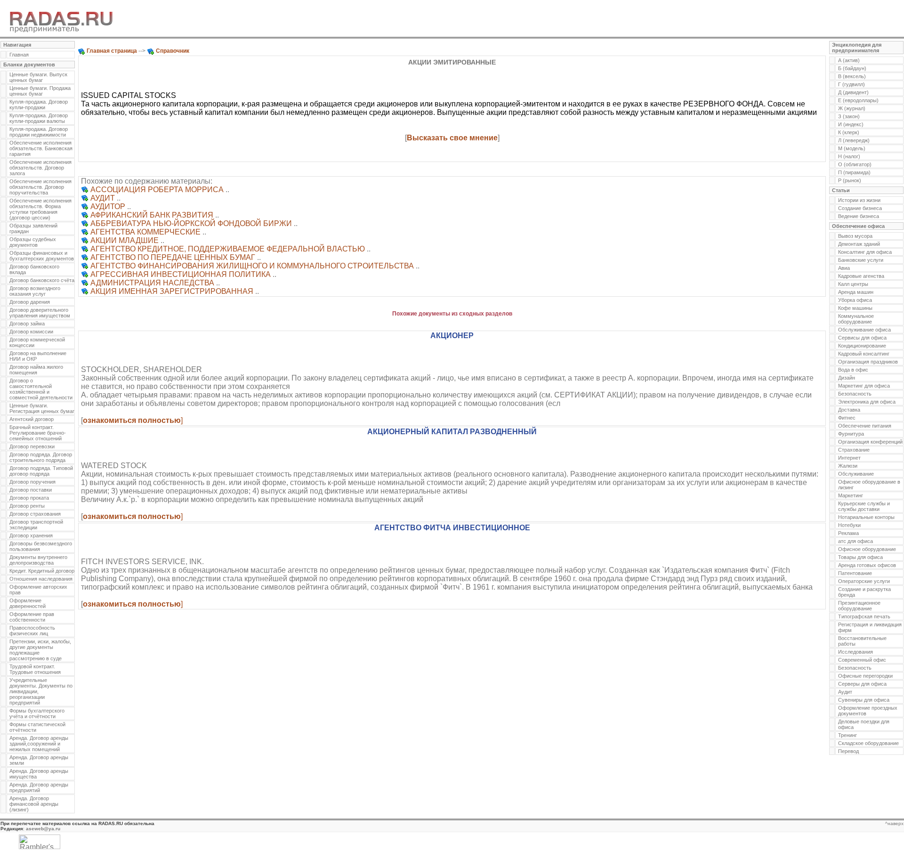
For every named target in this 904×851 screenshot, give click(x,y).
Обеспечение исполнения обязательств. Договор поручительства (40, 186)
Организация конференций (870, 442)
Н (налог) (849, 156)
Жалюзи (847, 466)
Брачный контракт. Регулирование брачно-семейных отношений (37, 432)
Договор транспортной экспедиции (36, 524)
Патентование (855, 573)
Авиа (844, 268)
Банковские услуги (860, 260)
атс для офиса (855, 541)
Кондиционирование (862, 346)
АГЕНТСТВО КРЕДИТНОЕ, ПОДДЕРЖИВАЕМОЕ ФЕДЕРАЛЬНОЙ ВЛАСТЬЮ (227, 249)
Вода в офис (853, 370)
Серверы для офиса (862, 684)
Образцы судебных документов (32, 242)
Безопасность (855, 394)
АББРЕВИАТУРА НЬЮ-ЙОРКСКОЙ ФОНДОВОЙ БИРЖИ (191, 223)
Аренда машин (855, 292)
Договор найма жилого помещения (36, 369)
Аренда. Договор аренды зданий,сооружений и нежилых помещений (38, 743)
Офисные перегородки (865, 676)
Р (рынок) (849, 180)
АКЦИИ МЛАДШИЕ (124, 240)
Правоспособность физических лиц (32, 630)
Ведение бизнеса (858, 216)
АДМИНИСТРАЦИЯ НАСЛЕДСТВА (152, 283)
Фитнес (847, 418)
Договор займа (27, 323)
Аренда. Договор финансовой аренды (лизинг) (33, 803)
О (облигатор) (855, 164)
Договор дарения (29, 302)
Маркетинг (850, 495)
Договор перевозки (32, 446)
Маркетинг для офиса (864, 386)
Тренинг (847, 735)
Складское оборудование (868, 743)
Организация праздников (868, 362)
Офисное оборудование (867, 549)
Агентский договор (31, 419)
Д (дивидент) (853, 92)
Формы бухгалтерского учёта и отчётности (37, 713)
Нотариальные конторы (866, 517)
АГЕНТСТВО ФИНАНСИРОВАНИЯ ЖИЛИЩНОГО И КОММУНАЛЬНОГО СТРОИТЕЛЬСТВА (252, 266)
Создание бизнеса (860, 208)
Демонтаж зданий (859, 244)
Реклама (848, 533)
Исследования (855, 652)
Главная (19, 54)
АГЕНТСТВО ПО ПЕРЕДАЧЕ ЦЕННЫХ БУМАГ (172, 257)
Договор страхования (35, 514)
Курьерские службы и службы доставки (864, 506)
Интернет (849, 458)
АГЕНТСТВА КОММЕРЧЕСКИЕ (145, 232)
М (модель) (851, 148)
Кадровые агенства (861, 276)
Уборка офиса (855, 300)
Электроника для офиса (867, 402)
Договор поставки (30, 490)
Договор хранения (31, 535)
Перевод (848, 751)
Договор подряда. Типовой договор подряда (41, 471)
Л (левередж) (854, 140)
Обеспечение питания (864, 426)
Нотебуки (849, 525)
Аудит (845, 692)
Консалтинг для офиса (865, 252)
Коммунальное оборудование (856, 318)
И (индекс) (851, 124)
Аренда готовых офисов (867, 565)
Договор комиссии (31, 331)
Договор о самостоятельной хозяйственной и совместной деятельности (41, 389)
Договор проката (29, 498)
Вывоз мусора (855, 236)
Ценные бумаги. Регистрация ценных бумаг (41, 408)
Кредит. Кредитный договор (41, 571)
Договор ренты (27, 506)
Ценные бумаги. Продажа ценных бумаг (40, 91)
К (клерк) (848, 132)
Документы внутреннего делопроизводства (38, 560)
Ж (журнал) (851, 108)
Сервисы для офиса (862, 337)
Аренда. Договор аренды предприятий (38, 787)
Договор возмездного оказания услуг (34, 291)
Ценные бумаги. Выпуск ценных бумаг (38, 77)
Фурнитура (851, 434)
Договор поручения (32, 482)
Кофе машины (855, 308)
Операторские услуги (864, 581)
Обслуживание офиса (864, 329)
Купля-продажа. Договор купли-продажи (38, 104)
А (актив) (849, 60)
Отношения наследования (41, 579)
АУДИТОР (107, 207)
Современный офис (862, 660)
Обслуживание (856, 474)
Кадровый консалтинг (863, 354)
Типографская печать (864, 616)
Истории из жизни (859, 200)
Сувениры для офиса (863, 700)
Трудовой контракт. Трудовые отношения (35, 669)
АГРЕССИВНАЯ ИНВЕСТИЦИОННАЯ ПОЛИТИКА (180, 274)
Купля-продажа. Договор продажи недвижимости (38, 132)
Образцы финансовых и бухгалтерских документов (41, 255)
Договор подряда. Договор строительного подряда (40, 457)
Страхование (854, 450)
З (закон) (849, 116)
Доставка (849, 410)
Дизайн (846, 378)
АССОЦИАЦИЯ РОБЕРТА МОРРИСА (157, 190)
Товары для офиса (860, 557)
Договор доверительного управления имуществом (39, 312)
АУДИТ (102, 198)
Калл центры (853, 284)
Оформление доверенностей (27, 603)
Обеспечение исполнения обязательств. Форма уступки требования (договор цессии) (40, 209)
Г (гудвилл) (851, 84)
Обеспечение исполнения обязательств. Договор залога (40, 167)
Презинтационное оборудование (859, 605)
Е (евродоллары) (858, 100)
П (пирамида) (854, 172)
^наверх (894, 823)
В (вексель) (852, 76)
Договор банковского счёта (41, 280)
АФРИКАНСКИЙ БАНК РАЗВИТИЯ (151, 215)
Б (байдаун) (852, 68)
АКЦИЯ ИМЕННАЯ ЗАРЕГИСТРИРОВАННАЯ (171, 291)
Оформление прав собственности (31, 617)
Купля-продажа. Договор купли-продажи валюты (38, 118)
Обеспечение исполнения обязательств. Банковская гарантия (41, 148)
